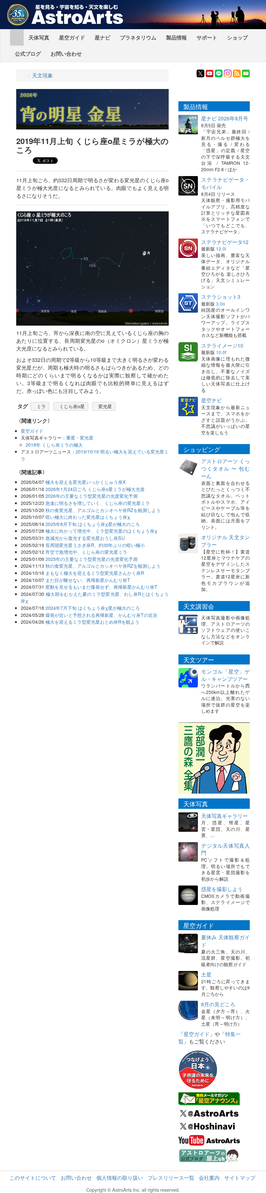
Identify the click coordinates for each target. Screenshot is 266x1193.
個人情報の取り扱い (119, 1177)
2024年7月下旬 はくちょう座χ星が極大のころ (92, 607)
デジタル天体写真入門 (225, 849)
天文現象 (42, 75)
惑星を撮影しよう (222, 889)
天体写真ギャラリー (224, 815)
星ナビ (102, 37)
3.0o (220, 303)
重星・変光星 (79, 437)
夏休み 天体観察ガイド (225, 940)
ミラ (41, 406)
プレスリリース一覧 (171, 1177)
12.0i (221, 248)
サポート (207, 37)
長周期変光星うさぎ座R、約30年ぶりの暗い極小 (95, 544)
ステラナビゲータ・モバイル (225, 183)
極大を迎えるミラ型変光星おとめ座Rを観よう (92, 621)
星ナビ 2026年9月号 (224, 118)
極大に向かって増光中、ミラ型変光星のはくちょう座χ (101, 530)
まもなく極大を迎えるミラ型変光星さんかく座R (94, 572)
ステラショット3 (220, 296)
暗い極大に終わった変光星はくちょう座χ (87, 516)
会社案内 (209, 1177)
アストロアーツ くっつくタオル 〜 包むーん (225, 468)
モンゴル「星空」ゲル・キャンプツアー (225, 675)
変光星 (105, 406)
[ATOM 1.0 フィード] (237, 72)
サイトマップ (239, 1177)
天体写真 (39, 37)
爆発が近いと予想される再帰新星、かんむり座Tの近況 (101, 614)
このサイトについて (32, 1177)
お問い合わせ (66, 53)
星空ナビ (211, 400)
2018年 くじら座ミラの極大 (54, 444)
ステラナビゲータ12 (224, 242)
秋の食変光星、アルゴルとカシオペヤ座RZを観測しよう (103, 510)
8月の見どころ (218, 1004)
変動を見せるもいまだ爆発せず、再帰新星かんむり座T (101, 586)
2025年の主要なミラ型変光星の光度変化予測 (91, 558)
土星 (206, 974)
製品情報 (176, 37)
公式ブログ (28, 53)
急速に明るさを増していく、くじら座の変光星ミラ (97, 502)
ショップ (237, 37)
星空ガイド (72, 37)
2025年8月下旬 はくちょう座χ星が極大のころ (92, 523)
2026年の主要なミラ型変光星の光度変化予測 (91, 495)
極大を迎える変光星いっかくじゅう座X (85, 481)
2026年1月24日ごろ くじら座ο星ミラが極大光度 (95, 488)
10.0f (221, 352)
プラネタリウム (138, 37)
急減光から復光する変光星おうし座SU (85, 537)
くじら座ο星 (72, 406)
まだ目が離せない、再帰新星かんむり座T (87, 579)
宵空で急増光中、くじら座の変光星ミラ (86, 551)
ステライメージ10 (222, 345)
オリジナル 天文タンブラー (225, 540)
